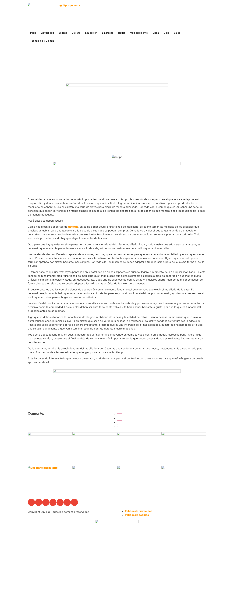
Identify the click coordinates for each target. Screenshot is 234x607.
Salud (177, 32)
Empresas (107, 32)
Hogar (121, 32)
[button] (31, 502)
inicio (33, 32)
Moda (155, 32)
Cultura (76, 32)
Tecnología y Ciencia (42, 40)
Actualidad (47, 32)
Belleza (63, 32)
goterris (73, 226)
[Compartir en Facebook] (119, 414)
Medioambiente (139, 32)
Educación (91, 32)
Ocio (166, 32)
